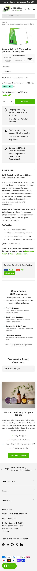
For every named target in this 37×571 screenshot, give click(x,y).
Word (12, 270)
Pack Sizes (5, 67)
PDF (24, 270)
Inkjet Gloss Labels (19, 254)
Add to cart (25, 101)
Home (3, 22)
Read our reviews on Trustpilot (15, 539)
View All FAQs (12, 368)
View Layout (9, 273)
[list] (18, 36)
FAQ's (22, 119)
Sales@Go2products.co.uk (15, 514)
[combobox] (18, 16)
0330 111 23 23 (11, 518)
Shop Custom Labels (18, 455)
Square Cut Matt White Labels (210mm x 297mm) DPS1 (18, 24)
